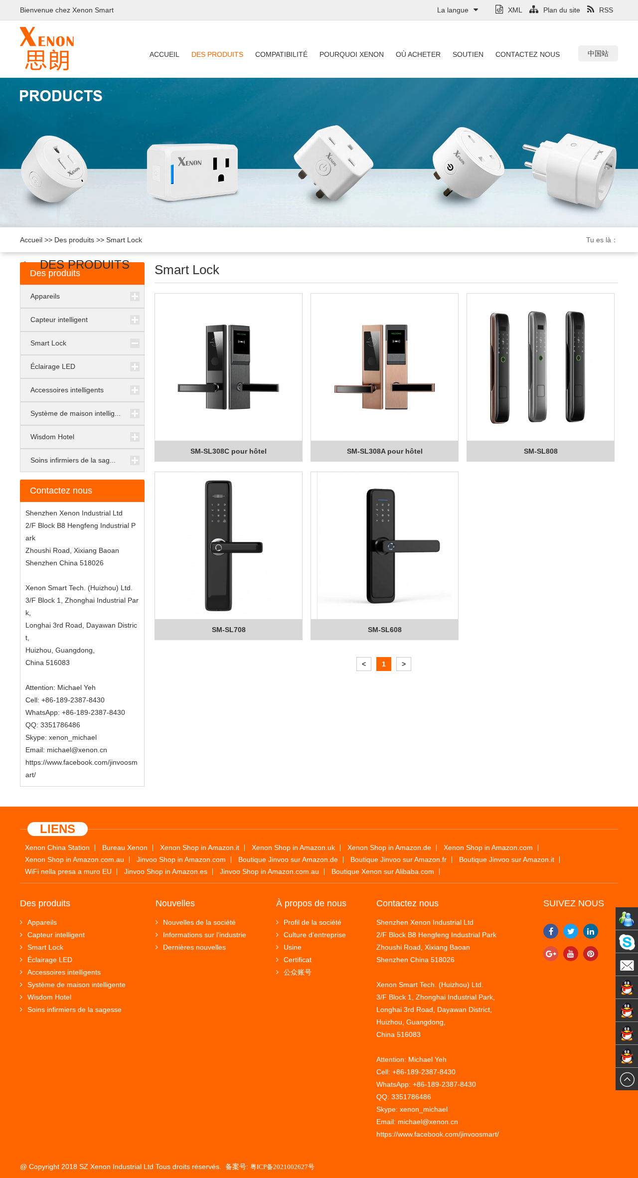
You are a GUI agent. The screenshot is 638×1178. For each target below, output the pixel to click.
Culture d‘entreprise (315, 935)
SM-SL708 (229, 630)
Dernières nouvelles (194, 947)
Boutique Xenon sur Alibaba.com (382, 871)
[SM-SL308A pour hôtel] (384, 367)
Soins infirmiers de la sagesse (74, 1009)
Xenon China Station (57, 847)
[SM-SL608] (384, 546)
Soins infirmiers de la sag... (73, 460)
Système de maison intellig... (75, 413)
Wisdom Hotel (52, 437)
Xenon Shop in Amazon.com (488, 847)
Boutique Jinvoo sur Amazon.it (506, 859)
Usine (293, 947)
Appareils (45, 296)
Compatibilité (281, 54)
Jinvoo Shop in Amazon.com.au (269, 871)
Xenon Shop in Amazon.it (199, 847)
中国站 (598, 53)
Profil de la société (312, 922)
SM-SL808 (541, 451)
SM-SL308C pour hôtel (228, 451)
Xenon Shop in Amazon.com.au (74, 859)
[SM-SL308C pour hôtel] (228, 367)
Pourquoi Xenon (351, 54)
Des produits (217, 54)
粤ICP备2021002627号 (282, 1167)
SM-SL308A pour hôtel (385, 451)
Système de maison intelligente (76, 985)
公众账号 (298, 972)
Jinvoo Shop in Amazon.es (165, 871)
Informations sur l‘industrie (204, 935)
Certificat (298, 960)
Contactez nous (527, 54)
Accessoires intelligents (67, 390)
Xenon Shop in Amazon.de (389, 847)
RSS (606, 10)
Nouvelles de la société (199, 922)
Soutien (468, 54)
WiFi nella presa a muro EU (68, 871)
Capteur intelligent (59, 320)
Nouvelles (175, 903)
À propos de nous (311, 903)
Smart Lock (124, 240)
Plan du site (561, 10)
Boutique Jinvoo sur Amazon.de (288, 859)
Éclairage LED (52, 366)
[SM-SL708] (228, 546)
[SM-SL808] (540, 367)
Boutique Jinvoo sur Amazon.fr (398, 859)
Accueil (164, 54)
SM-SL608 (385, 630)
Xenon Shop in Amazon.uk (293, 847)
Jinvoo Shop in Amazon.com (181, 859)
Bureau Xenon (125, 847)
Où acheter (418, 54)
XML (515, 10)
